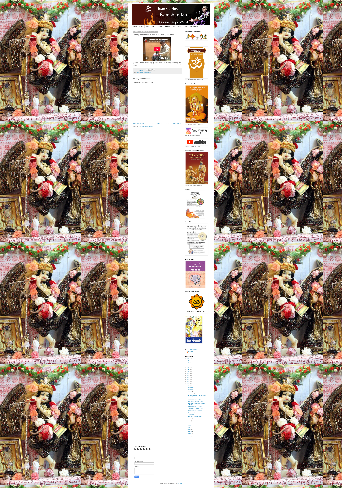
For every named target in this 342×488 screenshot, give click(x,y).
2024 (188, 363)
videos (149, 72)
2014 (188, 383)
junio (189, 423)
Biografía (167, 26)
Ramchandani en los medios (195, 410)
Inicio (158, 123)
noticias (141, 72)
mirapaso (190, 351)
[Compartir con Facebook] (152, 70)
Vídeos (147, 26)
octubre (190, 391)
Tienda (179, 26)
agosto (190, 419)
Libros (173, 26)
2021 (188, 369)
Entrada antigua (177, 123)
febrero (190, 431)
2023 (188, 365)
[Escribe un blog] (149, 70)
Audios (153, 26)
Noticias (135, 26)
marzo (189, 429)
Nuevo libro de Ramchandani (195, 416)
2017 (188, 377)
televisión (146, 72)
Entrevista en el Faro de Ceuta (195, 408)
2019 (188, 373)
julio (189, 421)
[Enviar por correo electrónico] (147, 70)
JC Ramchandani (192, 349)
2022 (188, 367)
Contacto (185, 26)
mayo (189, 425)
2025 (188, 361)
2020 (188, 371)
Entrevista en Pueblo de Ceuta (195, 401)
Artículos (141, 26)
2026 (188, 358)
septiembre (191, 394)
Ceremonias (160, 26)
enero (189, 433)
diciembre (190, 387)
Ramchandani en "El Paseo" (195, 406)
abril (189, 427)
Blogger (180, 483)
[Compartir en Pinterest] (154, 70)
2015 (188, 381)
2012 (188, 436)
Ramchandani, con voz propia (195, 399)
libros (138, 72)
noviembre (191, 389)
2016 (188, 379)
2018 (188, 375)
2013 (188, 385)
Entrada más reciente (138, 123)
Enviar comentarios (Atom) (146, 126)
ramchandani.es (194, 26)
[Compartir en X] (150, 70)
